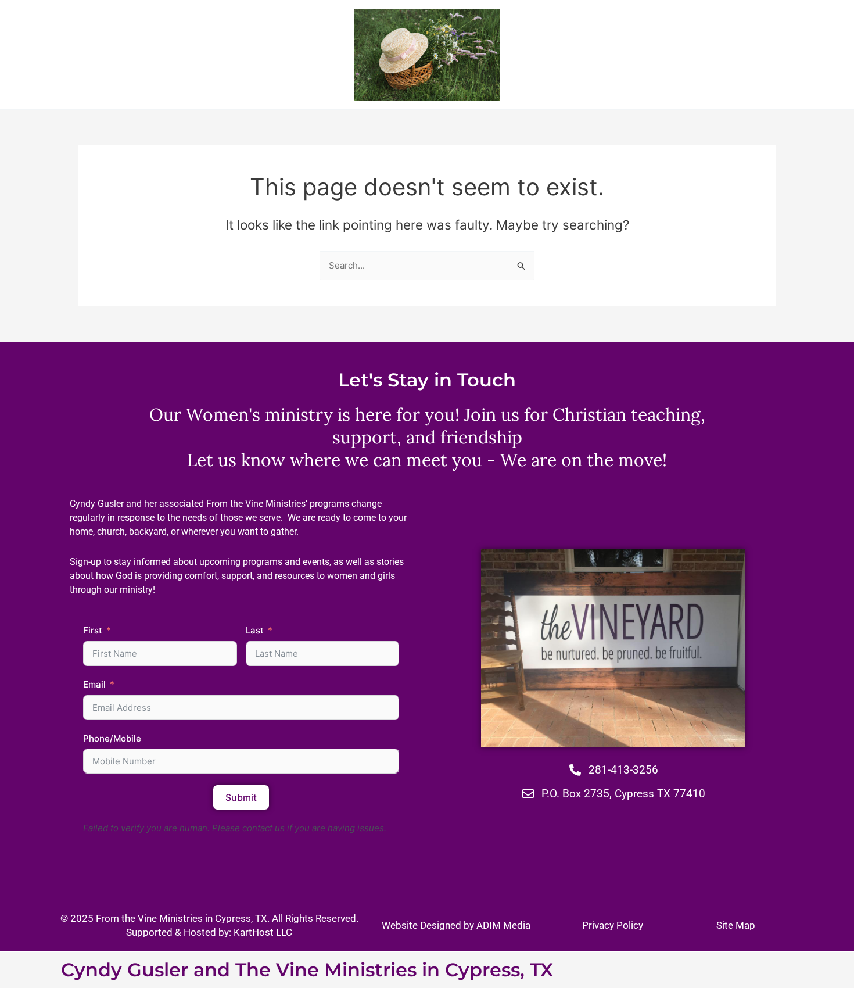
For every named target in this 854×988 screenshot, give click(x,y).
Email (94, 684)
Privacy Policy (612, 925)
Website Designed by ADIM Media (456, 925)
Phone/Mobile (112, 738)
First (92, 630)
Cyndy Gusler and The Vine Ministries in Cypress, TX (307, 969)
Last (255, 630)
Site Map (735, 925)
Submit (241, 797)
